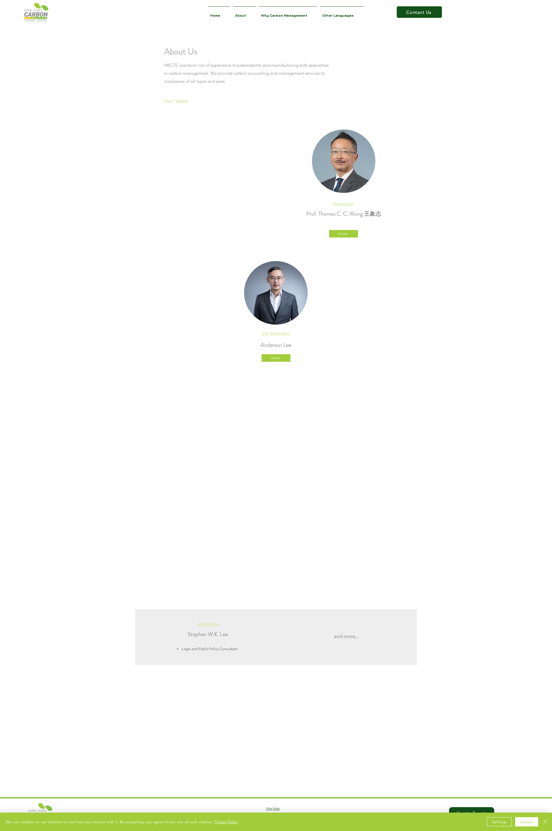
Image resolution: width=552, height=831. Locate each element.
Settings (499, 821)
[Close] (545, 821)
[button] (244, 12)
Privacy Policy (226, 821)
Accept (526, 821)
